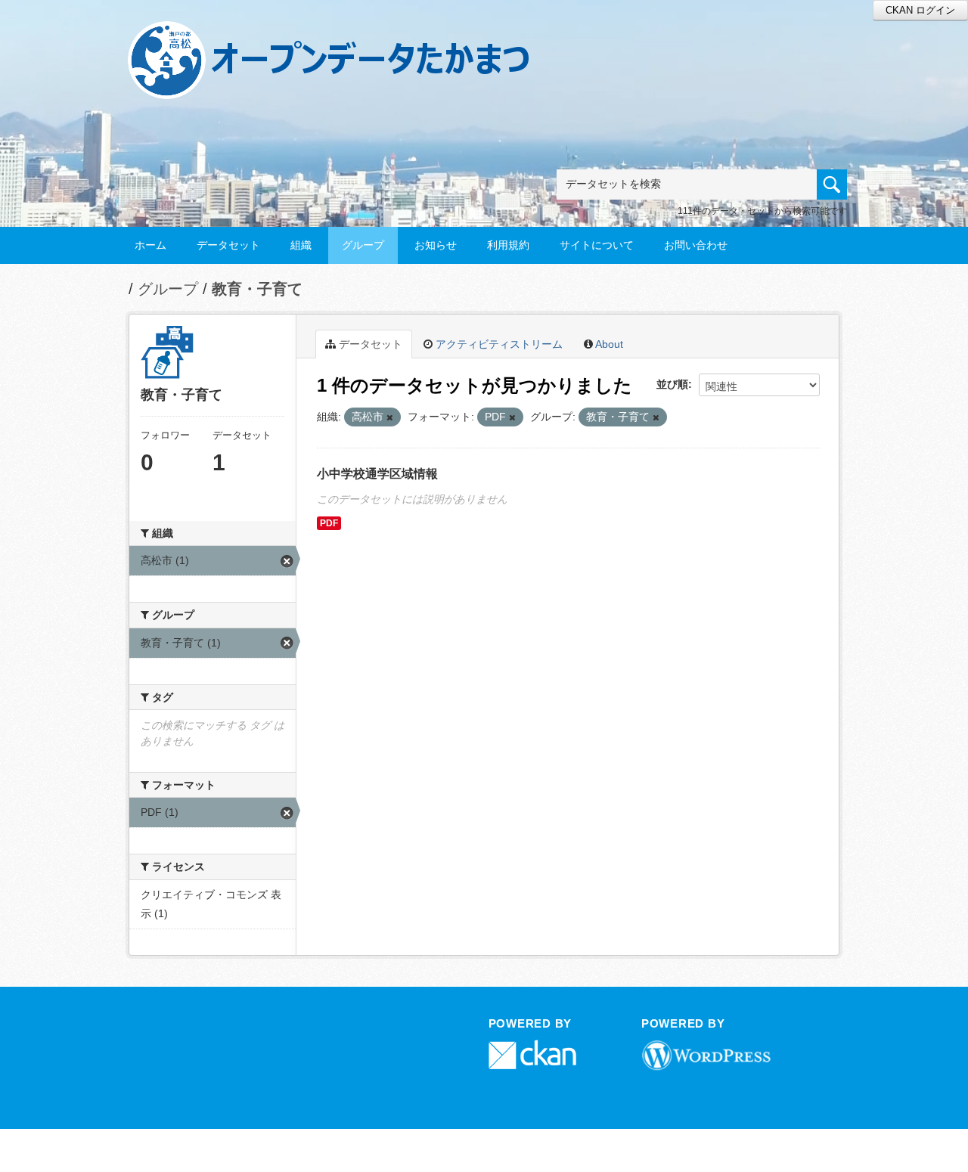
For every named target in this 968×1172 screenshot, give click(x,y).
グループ (363, 245)
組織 (301, 245)
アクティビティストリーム (498, 344)
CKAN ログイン (920, 10)
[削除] (389, 417)
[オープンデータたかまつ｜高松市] (348, 35)
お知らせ (435, 245)
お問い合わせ (696, 245)
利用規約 (508, 245)
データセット (228, 245)
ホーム (150, 245)
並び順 (672, 384)
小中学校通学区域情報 (377, 473)
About (608, 344)
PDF (329, 523)
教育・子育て (257, 289)
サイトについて (597, 245)
